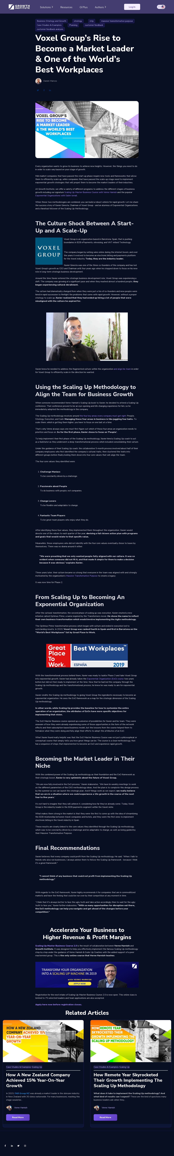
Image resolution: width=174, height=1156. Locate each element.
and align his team (122, 368)
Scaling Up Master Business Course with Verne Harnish (90, 192)
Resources (66, 7)
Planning (73, 25)
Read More (18, 1117)
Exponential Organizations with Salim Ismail (56, 195)
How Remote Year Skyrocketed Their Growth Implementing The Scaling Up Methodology (128, 1080)
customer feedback (94, 25)
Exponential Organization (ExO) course (105, 678)
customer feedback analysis (50, 29)
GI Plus (84, 7)
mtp (92, 21)
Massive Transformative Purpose (82, 575)
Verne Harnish (20, 1107)
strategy (78, 21)
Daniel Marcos (50, 81)
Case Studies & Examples (49, 25)
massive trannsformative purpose (117, 21)
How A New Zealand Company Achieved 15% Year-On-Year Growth (38, 1080)
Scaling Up (37, 1067)
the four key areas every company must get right (103, 415)
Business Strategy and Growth (51, 21)
